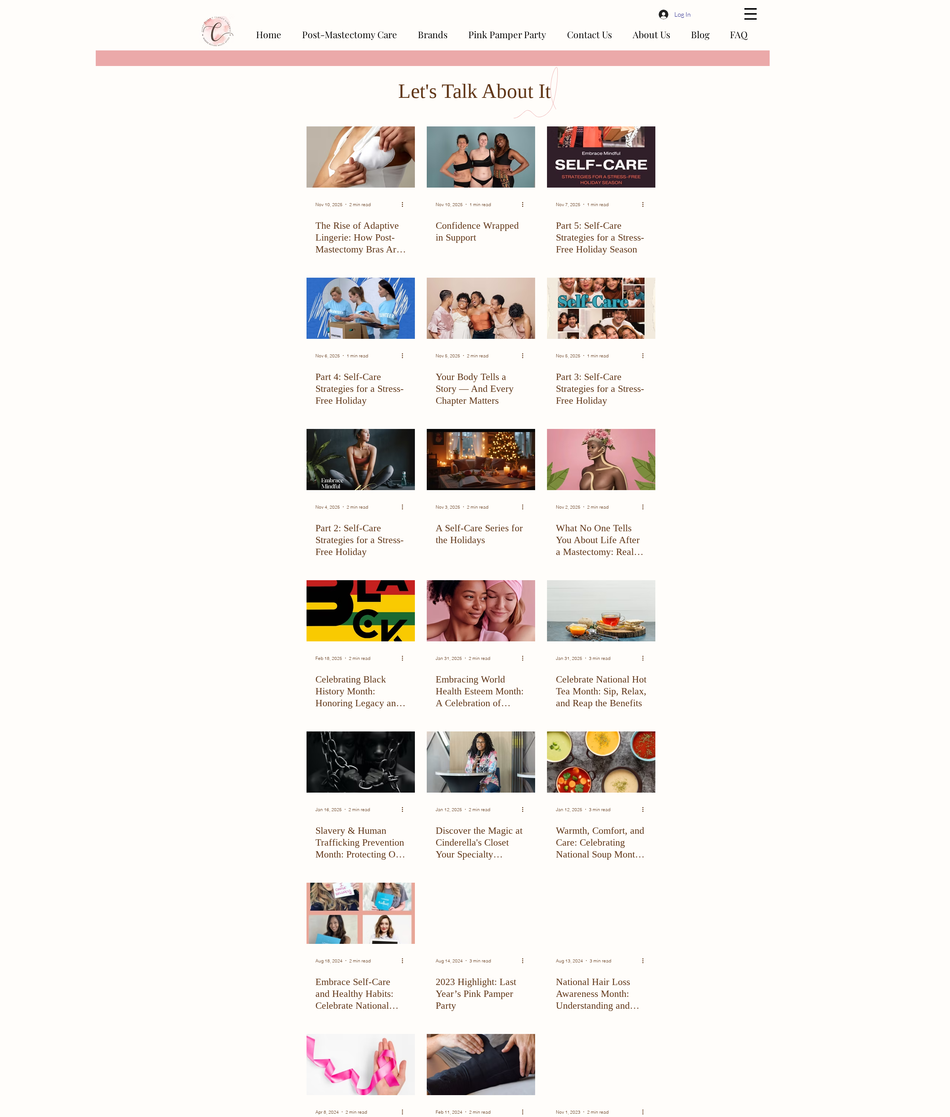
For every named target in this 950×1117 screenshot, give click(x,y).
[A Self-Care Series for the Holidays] (481, 459)
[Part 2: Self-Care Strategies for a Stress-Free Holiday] (361, 459)
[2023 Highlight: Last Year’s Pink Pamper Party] (481, 913)
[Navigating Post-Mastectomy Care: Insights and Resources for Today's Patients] (361, 1064)
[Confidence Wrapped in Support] (481, 157)
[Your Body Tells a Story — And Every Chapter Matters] (481, 308)
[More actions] (404, 204)
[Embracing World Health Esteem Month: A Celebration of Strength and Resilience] (481, 610)
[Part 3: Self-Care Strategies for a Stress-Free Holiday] (601, 308)
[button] (750, 14)
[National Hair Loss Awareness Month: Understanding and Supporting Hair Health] (601, 913)
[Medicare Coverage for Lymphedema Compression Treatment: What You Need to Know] (481, 1064)
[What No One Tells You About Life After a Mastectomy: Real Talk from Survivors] (601, 459)
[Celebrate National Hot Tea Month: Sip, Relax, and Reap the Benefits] (601, 610)
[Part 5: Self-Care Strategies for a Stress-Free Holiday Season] (601, 157)
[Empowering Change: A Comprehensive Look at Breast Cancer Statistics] (601, 1064)
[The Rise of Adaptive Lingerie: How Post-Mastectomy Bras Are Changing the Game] (361, 157)
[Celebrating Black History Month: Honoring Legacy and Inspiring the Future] (361, 610)
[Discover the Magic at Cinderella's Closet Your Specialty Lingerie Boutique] (481, 762)
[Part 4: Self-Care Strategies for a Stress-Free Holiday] (361, 308)
